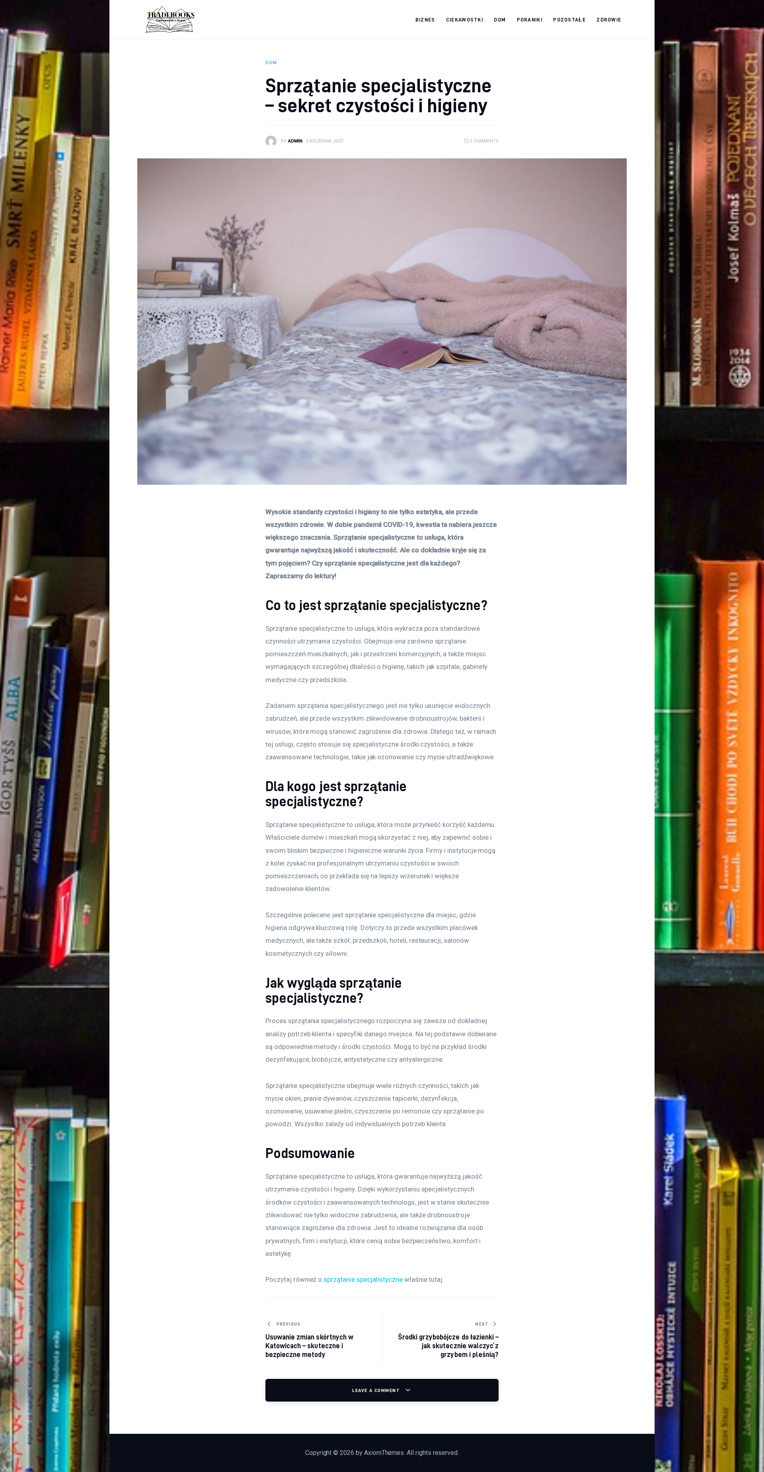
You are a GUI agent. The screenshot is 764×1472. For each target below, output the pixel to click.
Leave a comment (376, 1390)
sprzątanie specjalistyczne (363, 1279)
